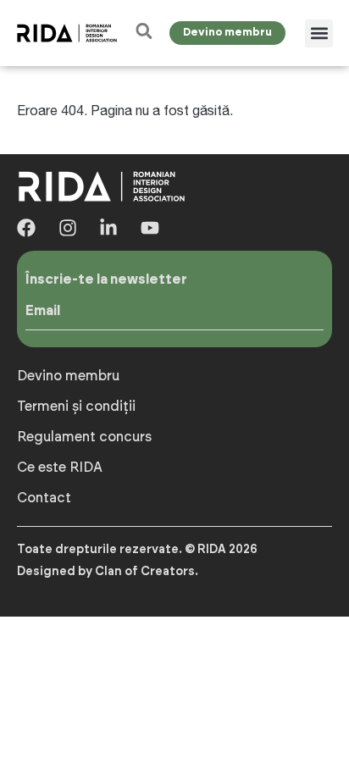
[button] (319, 33)
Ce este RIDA (59, 467)
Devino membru (68, 376)
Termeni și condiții (76, 406)
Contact (44, 498)
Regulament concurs (84, 437)
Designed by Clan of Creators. (107, 572)
